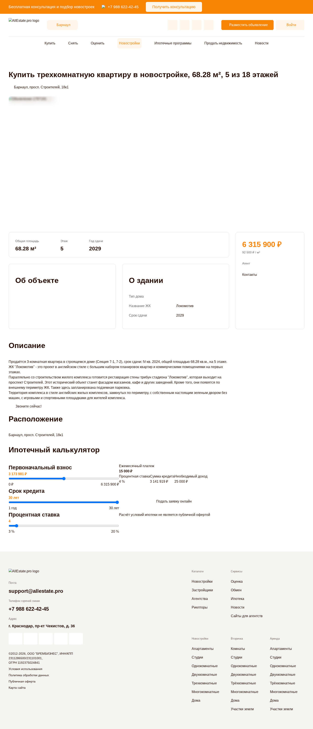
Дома (196, 700)
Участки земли (242, 709)
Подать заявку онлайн (174, 501)
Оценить (97, 43)
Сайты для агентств (247, 616)
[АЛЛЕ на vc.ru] (15, 639)
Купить (50, 43)
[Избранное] (172, 25)
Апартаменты (203, 649)
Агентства (200, 599)
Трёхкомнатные (243, 683)
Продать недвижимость (223, 43)
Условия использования (25, 669)
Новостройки (129, 43)
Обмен (236, 590)
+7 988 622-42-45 (123, 7)
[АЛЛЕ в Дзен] (30, 639)
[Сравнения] (185, 25)
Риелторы (200, 607)
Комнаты (238, 649)
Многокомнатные (205, 692)
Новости (261, 43)
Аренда (275, 638)
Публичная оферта (22, 681)
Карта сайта (17, 687)
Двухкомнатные (204, 674)
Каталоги (198, 571)
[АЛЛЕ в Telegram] (76, 639)
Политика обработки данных (29, 675)
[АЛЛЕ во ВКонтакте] (45, 639)
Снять (73, 43)
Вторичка (237, 638)
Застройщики (202, 590)
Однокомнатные (205, 666)
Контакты (249, 274)
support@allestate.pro (36, 591)
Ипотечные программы (172, 43)
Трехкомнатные (204, 683)
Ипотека (237, 599)
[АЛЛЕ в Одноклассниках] (61, 639)
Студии (197, 657)
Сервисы (236, 571)
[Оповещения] (209, 25)
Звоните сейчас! (28, 406)
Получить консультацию (174, 7)
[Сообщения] (197, 25)
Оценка (237, 581)
